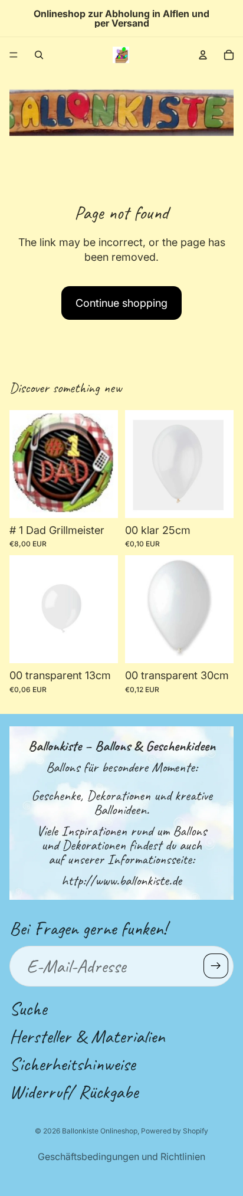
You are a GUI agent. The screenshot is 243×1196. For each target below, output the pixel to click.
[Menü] (13, 54)
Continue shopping (121, 303)
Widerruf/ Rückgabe (73, 1092)
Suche (28, 1008)
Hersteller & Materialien (87, 1036)
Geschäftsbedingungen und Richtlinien (121, 1156)
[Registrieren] (215, 965)
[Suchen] (39, 55)
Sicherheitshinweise (72, 1064)
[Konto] (203, 55)
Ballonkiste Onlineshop (99, 1130)
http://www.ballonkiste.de (121, 880)
